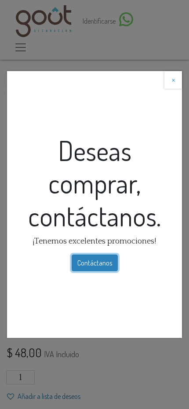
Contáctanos (94, 262)
